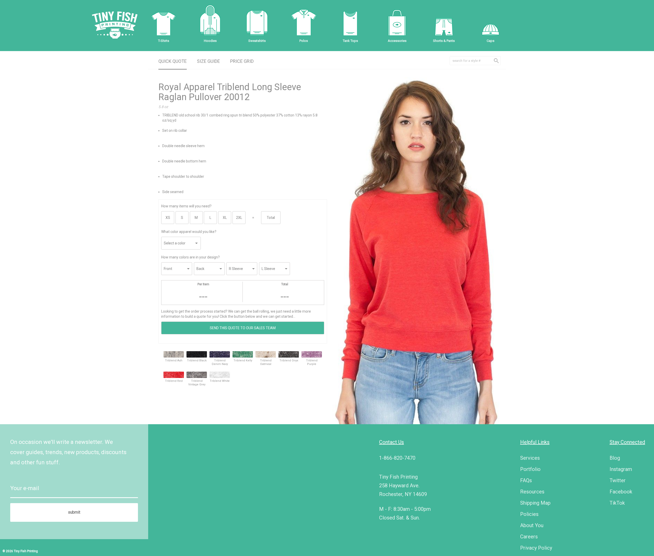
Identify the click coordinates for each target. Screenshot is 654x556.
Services (530, 458)
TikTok (617, 503)
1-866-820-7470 (397, 458)
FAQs (526, 480)
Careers (529, 537)
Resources (532, 492)
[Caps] (490, 23)
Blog (615, 458)
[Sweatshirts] (257, 23)
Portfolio (530, 469)
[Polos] (303, 23)
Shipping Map (535, 503)
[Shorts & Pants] (443, 23)
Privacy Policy (536, 548)
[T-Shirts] (163, 23)
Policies (529, 514)
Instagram (621, 469)
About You (531, 525)
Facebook (621, 492)
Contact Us (391, 442)
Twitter (618, 480)
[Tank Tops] (350, 23)
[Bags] (397, 23)
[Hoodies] (210, 23)
